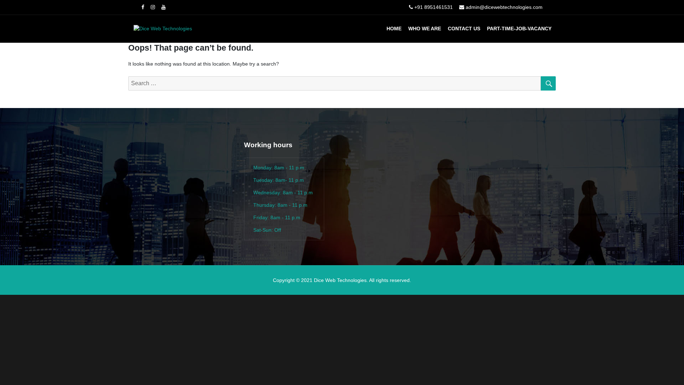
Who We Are (424, 28)
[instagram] (153, 7)
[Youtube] (163, 7)
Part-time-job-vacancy (519, 28)
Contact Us (464, 28)
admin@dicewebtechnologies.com (504, 7)
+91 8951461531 (433, 7)
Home (394, 28)
